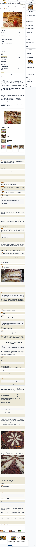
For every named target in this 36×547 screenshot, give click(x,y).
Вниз (0, 8)
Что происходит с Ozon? (29, 32)
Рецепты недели (28, 39)
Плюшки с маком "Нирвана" (30, 9)
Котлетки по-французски (30, 57)
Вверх (1, 524)
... (5, 8)
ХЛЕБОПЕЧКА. (4, 0)
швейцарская (13, 11)
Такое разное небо (28, 44)
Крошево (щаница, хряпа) (30, 53)
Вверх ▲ (28, 546)
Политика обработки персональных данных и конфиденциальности (18, 546)
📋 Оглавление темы (22, 4)
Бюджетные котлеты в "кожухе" (30, 42)
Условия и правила (10, 546)
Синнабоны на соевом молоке (30, 71)
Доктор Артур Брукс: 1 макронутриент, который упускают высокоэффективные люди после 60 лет (20, 0)
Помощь (7, 546)
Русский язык (27, 17)
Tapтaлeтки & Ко (28, 36)
